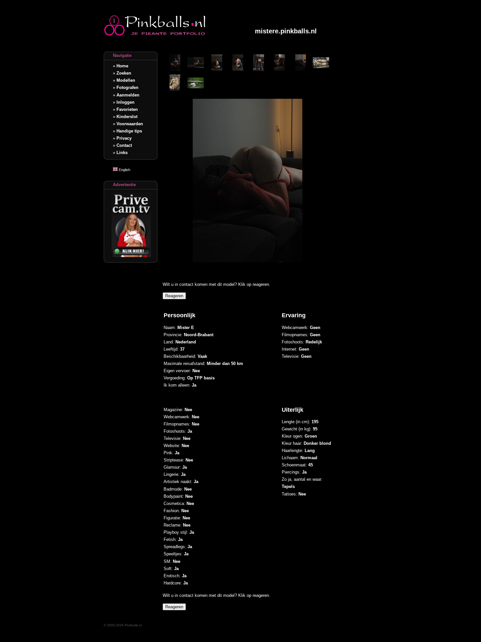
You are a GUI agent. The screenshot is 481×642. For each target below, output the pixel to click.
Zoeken (123, 73)
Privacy (124, 138)
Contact (124, 145)
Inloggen (125, 102)
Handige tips (129, 131)
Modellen (125, 80)
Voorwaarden (129, 123)
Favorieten (127, 109)
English (124, 170)
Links (122, 152)
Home (122, 65)
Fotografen (127, 87)
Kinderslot (126, 116)
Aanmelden (127, 95)
